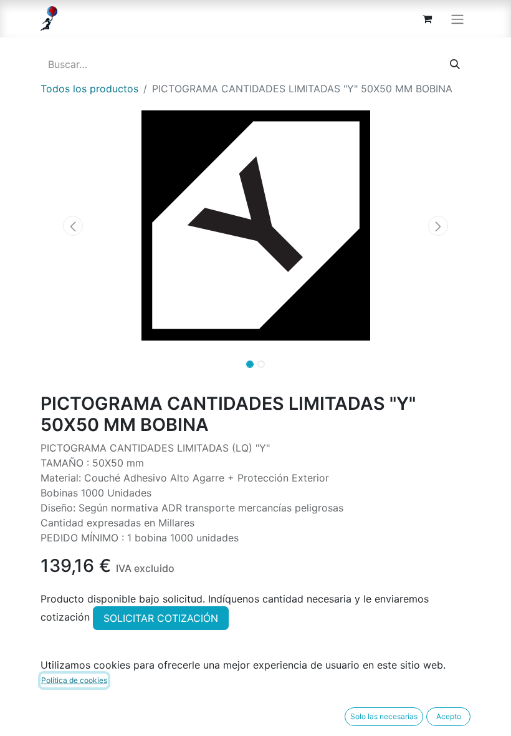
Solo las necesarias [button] (384, 716)
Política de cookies (74, 680)
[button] (73, 226)
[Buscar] (454, 64)
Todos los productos (89, 88)
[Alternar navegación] (457, 18)
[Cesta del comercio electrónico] (426, 18)
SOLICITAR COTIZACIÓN (160, 618)
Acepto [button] (448, 716)
